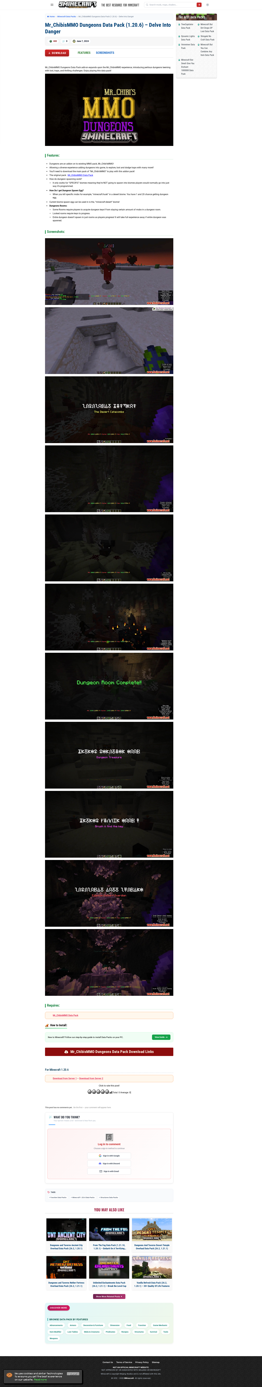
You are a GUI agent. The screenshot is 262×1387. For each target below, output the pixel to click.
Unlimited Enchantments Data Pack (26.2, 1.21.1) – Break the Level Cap (109, 1284)
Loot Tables (73, 1332)
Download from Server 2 (91, 1078)
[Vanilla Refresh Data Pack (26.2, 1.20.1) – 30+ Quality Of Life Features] (152, 1267)
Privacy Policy (142, 1362)
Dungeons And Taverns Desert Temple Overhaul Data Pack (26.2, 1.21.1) (151, 1247)
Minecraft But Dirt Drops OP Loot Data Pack (207, 28)
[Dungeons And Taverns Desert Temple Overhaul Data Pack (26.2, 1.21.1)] (152, 1229)
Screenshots (105, 52)
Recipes (124, 1332)
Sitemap (156, 1362)
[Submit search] (199, 5)
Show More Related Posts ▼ (109, 1296)
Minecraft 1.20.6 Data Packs (83, 1197)
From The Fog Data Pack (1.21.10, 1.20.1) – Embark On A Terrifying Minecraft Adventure (109, 1247)
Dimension (115, 1325)
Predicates (110, 1332)
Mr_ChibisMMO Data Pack (80, 175)
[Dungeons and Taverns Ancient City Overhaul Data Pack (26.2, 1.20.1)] (66, 1229)
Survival (153, 1332)
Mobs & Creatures (91, 1332)
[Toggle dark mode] (207, 4)
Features (84, 52)
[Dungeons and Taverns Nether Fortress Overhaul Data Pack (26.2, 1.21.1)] (66, 1267)
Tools (165, 1332)
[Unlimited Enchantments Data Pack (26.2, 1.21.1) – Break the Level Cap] (109, 1267)
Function (142, 1325)
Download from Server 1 (65, 1078)
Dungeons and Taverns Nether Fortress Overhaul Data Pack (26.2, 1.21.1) (66, 1284)
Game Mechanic (160, 1325)
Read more (40, 1379)
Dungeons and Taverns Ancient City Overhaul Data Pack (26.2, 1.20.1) (66, 1247)
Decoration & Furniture (93, 1325)
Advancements (56, 1325)
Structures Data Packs (109, 1197)
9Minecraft (129, 1378)
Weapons (54, 1338)
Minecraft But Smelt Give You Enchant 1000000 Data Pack (187, 67)
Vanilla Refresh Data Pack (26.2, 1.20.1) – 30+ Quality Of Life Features (152, 1284)
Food (129, 1325)
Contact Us (108, 1362)
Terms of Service (124, 1362)
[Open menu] (52, 5)
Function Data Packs (58, 1197)
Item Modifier (55, 1332)
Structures (139, 1332)
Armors (73, 1325)
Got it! (73, 1374)
